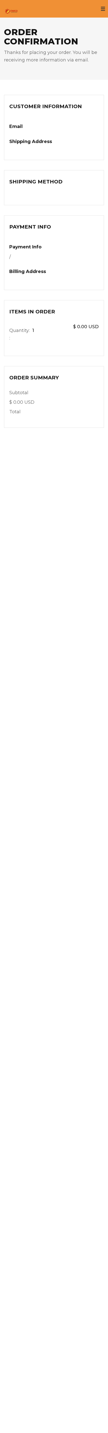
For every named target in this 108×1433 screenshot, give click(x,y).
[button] (103, 9)
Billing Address (27, 271)
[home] (9, 9)
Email (16, 126)
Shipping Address (30, 141)
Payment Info (25, 247)
